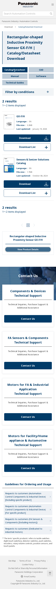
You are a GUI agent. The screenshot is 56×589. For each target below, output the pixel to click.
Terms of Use (25, 561)
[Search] (51, 14)
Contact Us (28, 318)
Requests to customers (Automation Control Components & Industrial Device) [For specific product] (25, 509)
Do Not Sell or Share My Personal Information (27, 568)
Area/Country (29, 576)
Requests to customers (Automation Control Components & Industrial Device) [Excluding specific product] (25, 496)
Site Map (12, 561)
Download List (34, 147)
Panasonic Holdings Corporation (29, 572)
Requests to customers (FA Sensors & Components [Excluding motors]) (24, 521)
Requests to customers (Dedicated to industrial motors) (23, 530)
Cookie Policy (27, 565)
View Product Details (28, 249)
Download (25, 138)
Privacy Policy (40, 561)
